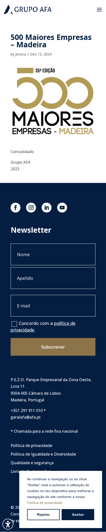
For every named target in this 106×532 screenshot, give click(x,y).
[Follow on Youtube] (62, 208)
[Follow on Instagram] (31, 208)
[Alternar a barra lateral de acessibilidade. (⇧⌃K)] (7, 524)
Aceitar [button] (78, 514)
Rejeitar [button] (43, 514)
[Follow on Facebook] (15, 208)
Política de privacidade (44, 503)
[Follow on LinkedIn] (47, 208)
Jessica (20, 54)
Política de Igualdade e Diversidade (43, 454)
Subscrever (53, 347)
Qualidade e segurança (32, 462)
